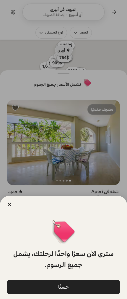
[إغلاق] (9, 204)
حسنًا (63, 287)
